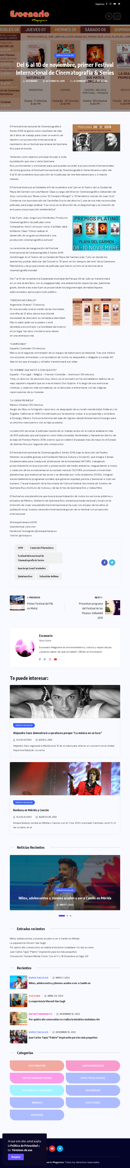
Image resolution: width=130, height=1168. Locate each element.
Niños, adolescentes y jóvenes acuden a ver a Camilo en (60, 983)
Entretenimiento (37, 1078)
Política (93, 1102)
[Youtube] (56, 659)
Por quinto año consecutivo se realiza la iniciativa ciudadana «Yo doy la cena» (52, 947)
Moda (37, 1102)
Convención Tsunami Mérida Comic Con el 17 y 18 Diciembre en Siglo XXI (49, 956)
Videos (37, 1115)
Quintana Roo (25, 576)
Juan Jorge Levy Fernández (32, 568)
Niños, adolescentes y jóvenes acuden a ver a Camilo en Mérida (65, 898)
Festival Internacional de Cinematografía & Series (31, 558)
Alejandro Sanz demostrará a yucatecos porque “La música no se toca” (57, 733)
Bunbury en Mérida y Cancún (31, 810)
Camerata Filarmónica (41, 547)
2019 (20, 547)
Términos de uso (22, 1150)
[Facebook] (41, 659)
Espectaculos (93, 1078)
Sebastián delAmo (49, 576)
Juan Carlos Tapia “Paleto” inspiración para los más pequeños (43, 951)
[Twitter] (46, 659)
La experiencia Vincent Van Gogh (28, 943)
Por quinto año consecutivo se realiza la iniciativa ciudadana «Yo (64, 1019)
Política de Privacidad (24, 1145)
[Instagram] (51, 659)
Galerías (93, 1090)
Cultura (37, 1065)
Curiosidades (93, 1065)
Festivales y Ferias (37, 1090)
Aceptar (15, 1157)
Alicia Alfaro (24, 739)
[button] (62, 916)
